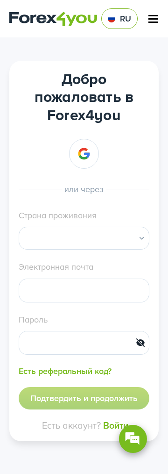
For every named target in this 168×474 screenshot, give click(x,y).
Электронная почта (56, 267)
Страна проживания (58, 215)
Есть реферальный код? (65, 371)
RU (125, 18)
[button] (142, 238)
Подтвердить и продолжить (84, 398)
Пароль (33, 319)
